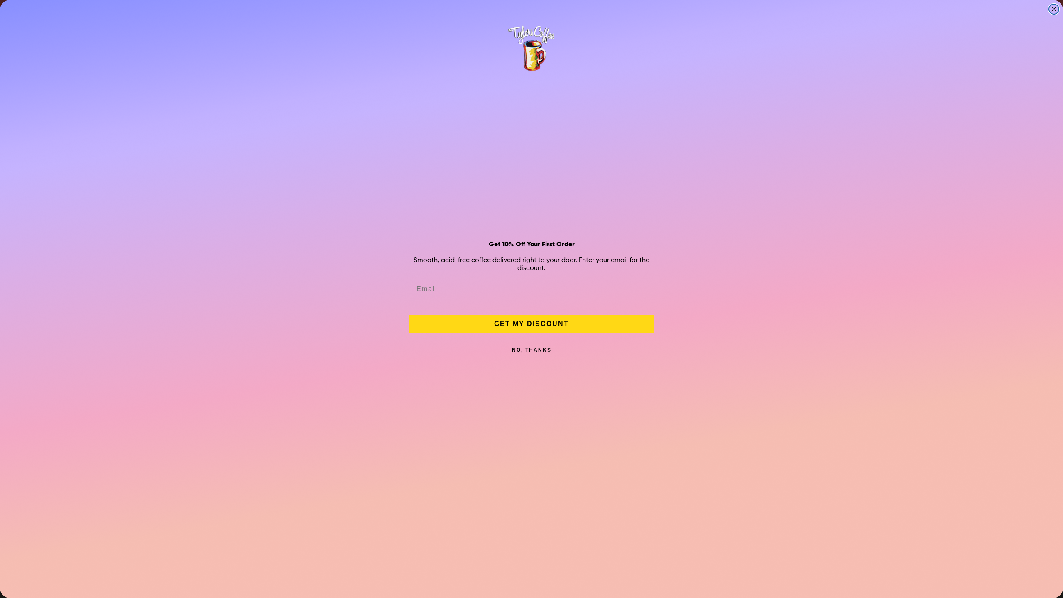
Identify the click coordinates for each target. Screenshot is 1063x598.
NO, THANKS (531, 350)
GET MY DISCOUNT (531, 323)
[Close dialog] (1054, 9)
